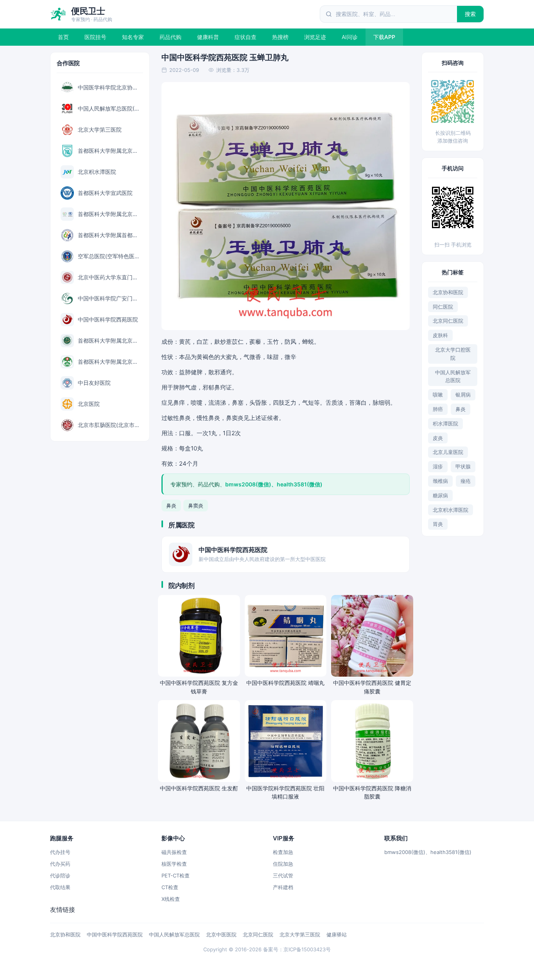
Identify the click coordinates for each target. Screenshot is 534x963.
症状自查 (245, 37)
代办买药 (60, 864)
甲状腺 (463, 466)
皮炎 (438, 438)
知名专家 (133, 37)
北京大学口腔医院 (453, 354)
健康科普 (208, 37)
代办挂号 (60, 852)
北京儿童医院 (448, 452)
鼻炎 (171, 505)
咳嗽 (438, 394)
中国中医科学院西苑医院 (115, 934)
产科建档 (283, 887)
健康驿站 (336, 934)
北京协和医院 (448, 292)
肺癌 (438, 409)
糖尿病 (440, 495)
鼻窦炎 (195, 505)
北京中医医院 (221, 934)
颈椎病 (440, 481)
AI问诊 (350, 37)
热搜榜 (280, 37)
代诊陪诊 (60, 875)
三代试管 (283, 875)
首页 (63, 37)
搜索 (470, 14)
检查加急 (283, 852)
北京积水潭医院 (450, 510)
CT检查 (169, 887)
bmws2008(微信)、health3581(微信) (427, 852)
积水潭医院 (445, 423)
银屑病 (463, 394)
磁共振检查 (174, 852)
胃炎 (438, 524)
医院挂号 (95, 37)
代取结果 (60, 887)
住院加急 (283, 864)
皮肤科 (440, 335)
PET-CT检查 (175, 875)
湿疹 (438, 466)
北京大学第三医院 (300, 934)
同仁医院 (443, 307)
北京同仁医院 (448, 321)
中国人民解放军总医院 (453, 376)
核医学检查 (174, 864)
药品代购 (170, 37)
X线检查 (170, 899)
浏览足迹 (315, 37)
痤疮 (466, 481)
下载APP (384, 37)
